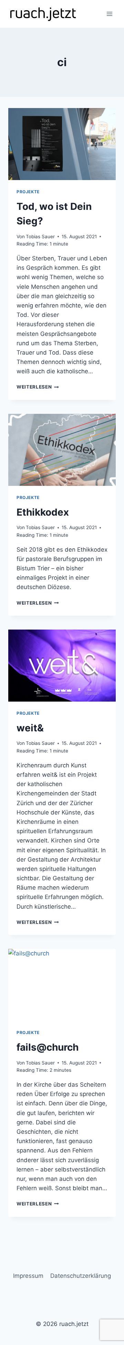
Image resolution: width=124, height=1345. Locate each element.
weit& (30, 728)
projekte (28, 191)
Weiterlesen (38, 387)
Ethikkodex (43, 512)
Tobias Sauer (40, 236)
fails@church (48, 1047)
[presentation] (62, 144)
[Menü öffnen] (109, 13)
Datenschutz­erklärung (80, 1275)
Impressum (28, 1275)
